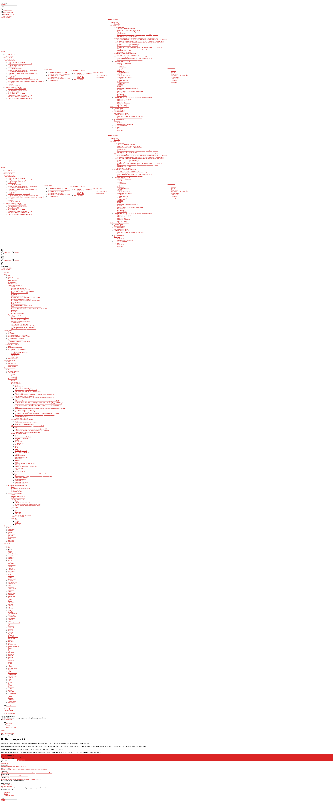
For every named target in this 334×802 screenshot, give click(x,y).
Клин (9, 607)
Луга (9, 624)
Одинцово (11, 641)
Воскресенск (11, 569)
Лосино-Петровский (14, 623)
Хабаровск (11, 687)
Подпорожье (11, 651)
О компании (11, 529)
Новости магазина (8, 758)
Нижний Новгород (13, 637)
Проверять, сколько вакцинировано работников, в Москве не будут (21, 779)
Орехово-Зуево (12, 644)
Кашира (10, 601)
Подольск (10, 649)
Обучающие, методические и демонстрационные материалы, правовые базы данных (40, 408)
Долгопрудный (12, 582)
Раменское (11, 660)
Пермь (9, 648)
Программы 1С (15, 382)
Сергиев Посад (12, 668)
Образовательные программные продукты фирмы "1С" (31, 429)
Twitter (8, 725)
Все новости (4, 763)
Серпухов (10, 669)
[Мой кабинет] (2, 250)
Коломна (10, 608)
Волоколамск (11, 565)
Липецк (10, 552)
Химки (10, 688)
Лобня (9, 621)
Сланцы (10, 671)
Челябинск (11, 691)
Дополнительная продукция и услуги (26, 422)
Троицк (10, 682)
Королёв (10, 612)
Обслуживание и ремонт (15, 347)
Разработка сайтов (13, 363)
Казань (10, 599)
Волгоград (11, 563)
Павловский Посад (13, 646)
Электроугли (11, 702)
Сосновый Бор (12, 674)
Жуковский (11, 590)
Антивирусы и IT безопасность (20, 352)
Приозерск (11, 652)
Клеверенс (18, 512)
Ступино (10, 677)
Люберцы (10, 629)
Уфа (9, 684)
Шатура (10, 696)
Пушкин (10, 655)
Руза (9, 665)
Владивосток (11, 562)
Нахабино (11, 635)
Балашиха (10, 557)
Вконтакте (9, 723)
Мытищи (10, 632)
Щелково (10, 698)
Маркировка (11, 333)
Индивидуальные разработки (20, 318)
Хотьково (10, 690)
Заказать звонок (5, 269)
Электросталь (12, 701)
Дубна (9, 585)
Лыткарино (11, 627)
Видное (10, 560)
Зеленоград (11, 594)
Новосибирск (12, 638)
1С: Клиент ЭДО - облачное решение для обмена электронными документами (24, 769)
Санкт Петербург (13, 554)
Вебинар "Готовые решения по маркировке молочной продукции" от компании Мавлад (27, 773)
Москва (10, 551)
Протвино (11, 654)
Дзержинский (12, 579)
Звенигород (11, 593)
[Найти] (1, 8)
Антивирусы (15, 376)
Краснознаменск (12, 616)
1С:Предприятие (20, 386)
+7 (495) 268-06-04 (6, 16)
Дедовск (10, 577)
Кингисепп (11, 602)
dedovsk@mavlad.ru (8, 719)
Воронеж (10, 568)
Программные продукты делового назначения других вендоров (33, 476)
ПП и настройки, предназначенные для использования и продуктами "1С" (37, 401)
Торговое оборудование (18, 496)
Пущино (10, 659)
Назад (9, 275)
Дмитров (10, 580)
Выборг (10, 572)
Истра (9, 598)
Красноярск (11, 618)
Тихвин (10, 679)
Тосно (9, 680)
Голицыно (11, 576)
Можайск (10, 630)
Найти (3, 800)
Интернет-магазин (13, 371)
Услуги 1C (11, 277)
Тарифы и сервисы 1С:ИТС (23, 437)
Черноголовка (12, 693)
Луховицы (11, 626)
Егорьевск (11, 587)
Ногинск (10, 640)
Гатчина (10, 574)
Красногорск (11, 615)
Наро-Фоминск (12, 634)
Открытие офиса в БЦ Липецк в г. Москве (13, 766)
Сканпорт (17, 521)
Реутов (10, 662)
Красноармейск (12, 613)
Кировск (10, 605)
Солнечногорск (12, 673)
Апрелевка (11, 555)
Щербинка (11, 699)
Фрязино (10, 685)
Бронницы (11, 558)
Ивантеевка (11, 596)
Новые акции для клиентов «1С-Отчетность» (14, 776)
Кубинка (10, 619)
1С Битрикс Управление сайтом (20, 488)
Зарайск (10, 591)
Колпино (10, 610)
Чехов (9, 695)
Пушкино (10, 657)
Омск (9, 643)
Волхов (10, 566)
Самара (10, 666)
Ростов (10, 663)
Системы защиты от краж (22, 502)
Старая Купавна (12, 676)
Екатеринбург (12, 588)
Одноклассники (11, 727)
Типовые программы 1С (18, 288)
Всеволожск (11, 571)
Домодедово (11, 583)
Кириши (10, 604)
